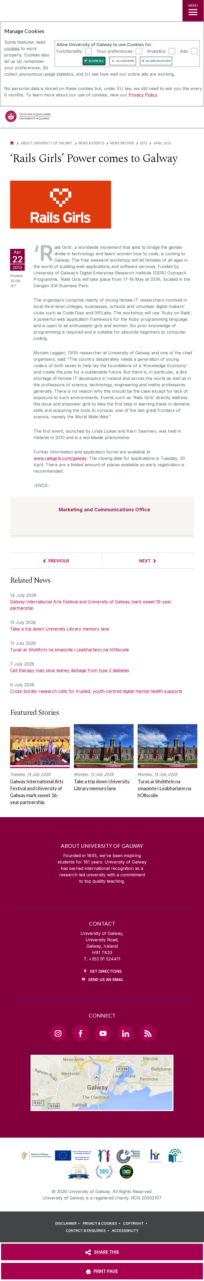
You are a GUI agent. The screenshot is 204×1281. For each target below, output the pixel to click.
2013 (143, 143)
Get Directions (106, 971)
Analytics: (156, 51)
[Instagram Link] (58, 1033)
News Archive (122, 143)
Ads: (184, 51)
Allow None (125, 60)
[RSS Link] (148, 1033)
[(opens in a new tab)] (56, 1160)
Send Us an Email (106, 979)
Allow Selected (158, 60)
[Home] (12, 143)
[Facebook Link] (80, 1033)
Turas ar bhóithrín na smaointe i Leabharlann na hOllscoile (69, 649)
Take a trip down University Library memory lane (59, 628)
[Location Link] (102, 1106)
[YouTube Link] (103, 1033)
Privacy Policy (143, 95)
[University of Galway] (27, 118)
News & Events (91, 143)
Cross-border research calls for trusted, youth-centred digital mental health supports (96, 691)
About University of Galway (47, 143)
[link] (55, 1156)
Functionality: (69, 51)
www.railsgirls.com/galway (60, 458)
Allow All (96, 60)
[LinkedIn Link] (125, 1033)
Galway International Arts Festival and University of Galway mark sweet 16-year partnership (90, 605)
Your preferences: (114, 51)
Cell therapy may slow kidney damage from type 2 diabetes (69, 670)
